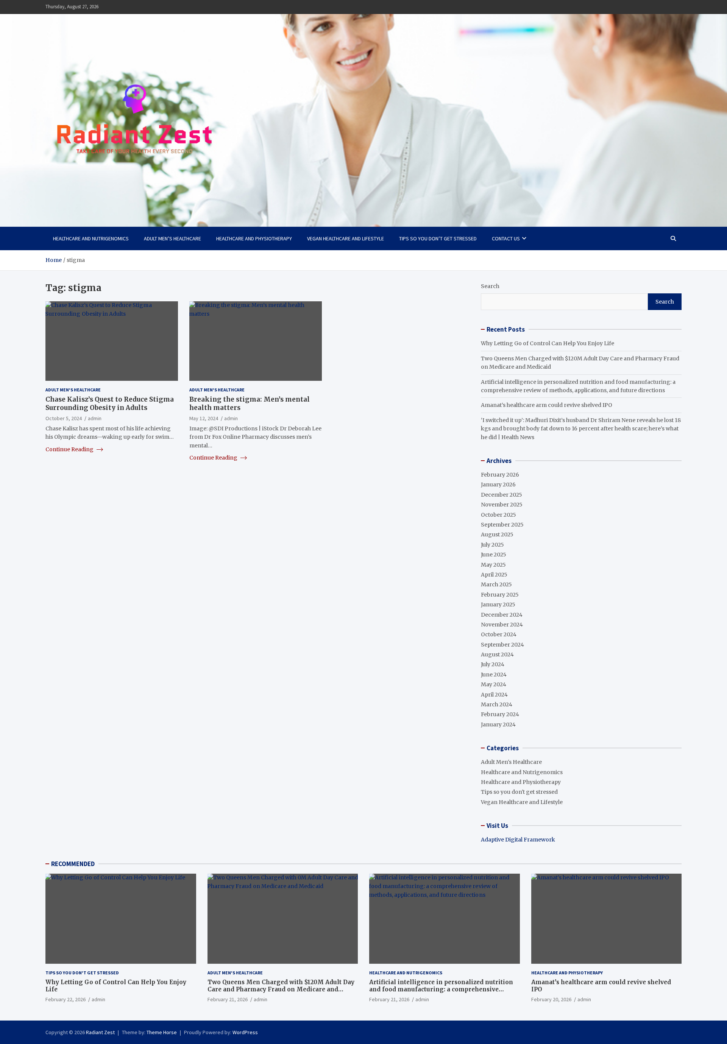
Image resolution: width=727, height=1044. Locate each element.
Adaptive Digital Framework (518, 839)
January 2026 (498, 484)
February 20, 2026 (551, 999)
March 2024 (496, 704)
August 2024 (497, 654)
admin (94, 417)
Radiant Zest (100, 1032)
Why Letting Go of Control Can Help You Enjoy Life (547, 343)
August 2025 (497, 534)
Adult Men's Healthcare (73, 390)
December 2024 (502, 614)
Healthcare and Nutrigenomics (91, 238)
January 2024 (498, 724)
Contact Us (506, 238)
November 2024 (502, 624)
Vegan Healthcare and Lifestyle (345, 238)
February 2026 (500, 474)
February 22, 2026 (65, 999)
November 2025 (502, 504)
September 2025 (502, 524)
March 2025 (496, 584)
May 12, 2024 (203, 417)
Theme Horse (162, 1032)
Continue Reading (70, 449)
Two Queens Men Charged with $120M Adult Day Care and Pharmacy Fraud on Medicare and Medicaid (280, 989)
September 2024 (502, 644)
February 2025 (500, 594)
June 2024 (494, 674)
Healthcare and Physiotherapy (254, 238)
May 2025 (493, 564)
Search (490, 286)
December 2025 (501, 494)
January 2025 (498, 604)
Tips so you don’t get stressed (438, 238)
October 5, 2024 (63, 417)
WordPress (245, 1032)
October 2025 (498, 514)
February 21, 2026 (227, 999)
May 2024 (493, 684)
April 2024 (494, 694)
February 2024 (500, 714)
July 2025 (492, 544)
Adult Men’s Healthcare (172, 238)
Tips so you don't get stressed (519, 791)
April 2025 (494, 574)
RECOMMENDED (73, 864)
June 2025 (493, 554)
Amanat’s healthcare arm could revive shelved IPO (546, 405)
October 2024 (498, 634)
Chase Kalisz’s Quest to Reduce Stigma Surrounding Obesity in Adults (109, 403)
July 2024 (492, 664)
